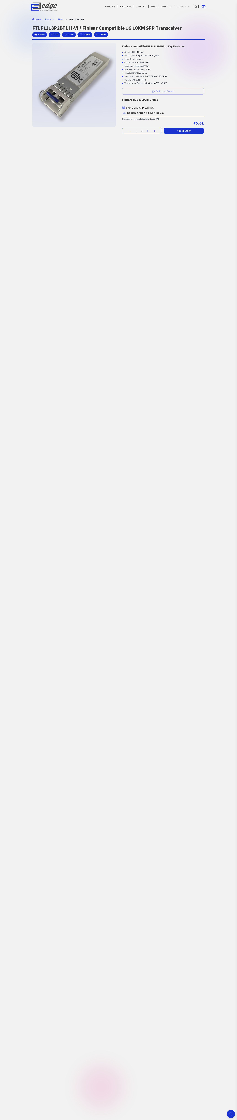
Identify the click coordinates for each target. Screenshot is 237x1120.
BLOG (153, 6)
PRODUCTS (125, 6)
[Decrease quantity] (129, 131)
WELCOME (110, 6)
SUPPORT (141, 6)
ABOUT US (166, 6)
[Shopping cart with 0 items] (203, 6)
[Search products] (195, 6)
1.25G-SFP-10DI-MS (143, 108)
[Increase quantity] (155, 131)
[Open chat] (231, 1114)
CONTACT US (183, 6)
